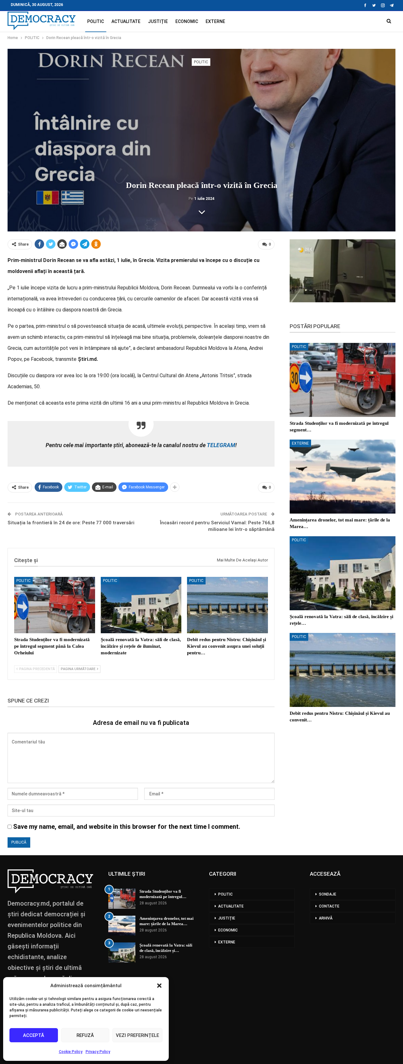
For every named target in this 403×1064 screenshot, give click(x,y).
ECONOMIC (186, 21)
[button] (159, 985)
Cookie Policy (70, 1052)
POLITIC (95, 21)
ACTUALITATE (125, 21)
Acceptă (33, 1035)
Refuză (85, 1035)
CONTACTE (329, 906)
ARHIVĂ (325, 918)
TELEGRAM (220, 445)
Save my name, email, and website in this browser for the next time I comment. (126, 826)
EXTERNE (215, 21)
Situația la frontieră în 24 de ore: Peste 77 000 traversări (71, 523)
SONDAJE (327, 894)
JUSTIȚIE (158, 21)
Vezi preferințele (137, 1035)
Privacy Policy (98, 1052)
